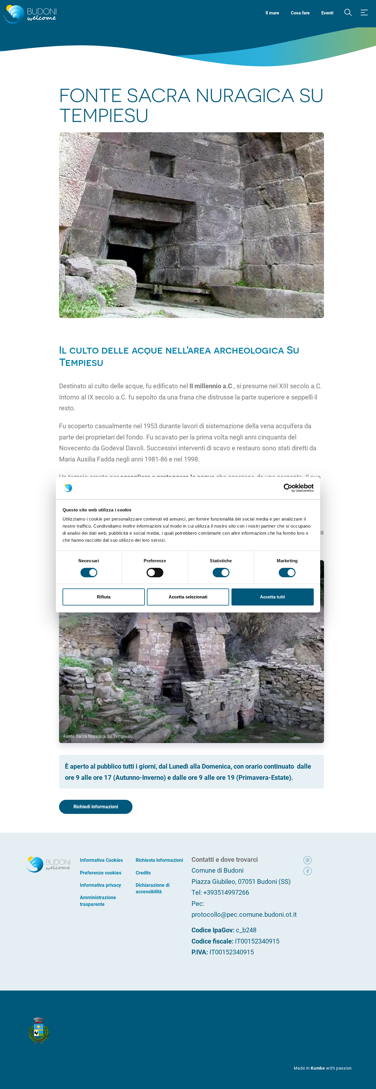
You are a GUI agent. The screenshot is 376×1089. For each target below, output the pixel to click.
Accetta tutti (272, 596)
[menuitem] (272, 12)
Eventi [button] (327, 13)
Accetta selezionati (188, 596)
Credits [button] (143, 872)
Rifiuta (103, 596)
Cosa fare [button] (300, 13)
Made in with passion (323, 1067)
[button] (348, 13)
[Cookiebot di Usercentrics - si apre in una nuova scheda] (288, 488)
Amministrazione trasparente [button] (98, 900)
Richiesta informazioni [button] (159, 860)
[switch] (155, 572)
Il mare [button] (272, 13)
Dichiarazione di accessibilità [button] (152, 888)
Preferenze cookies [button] (100, 872)
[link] (312, 859)
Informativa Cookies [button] (101, 860)
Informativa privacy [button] (100, 885)
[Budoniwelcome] (28, 14)
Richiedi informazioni (95, 806)
